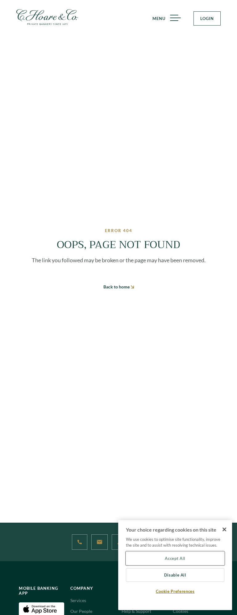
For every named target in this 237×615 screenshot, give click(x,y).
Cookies (180, 611)
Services (78, 600)
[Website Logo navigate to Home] (47, 17)
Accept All (175, 558)
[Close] (224, 529)
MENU (158, 18)
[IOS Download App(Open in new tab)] (41, 608)
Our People (81, 611)
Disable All (175, 575)
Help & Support (136, 611)
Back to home (117, 286)
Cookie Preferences (175, 591)
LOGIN (207, 18)
